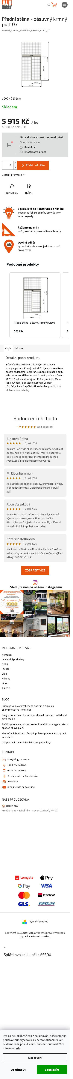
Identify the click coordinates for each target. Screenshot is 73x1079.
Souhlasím (52, 1070)
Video (5, 683)
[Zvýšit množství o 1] (15, 163)
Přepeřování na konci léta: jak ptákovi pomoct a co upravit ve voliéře (34, 735)
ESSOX (5, 669)
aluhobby (12, 782)
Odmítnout (18, 1070)
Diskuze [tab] (18, 348)
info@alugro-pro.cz (35, 152)
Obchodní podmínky (13, 659)
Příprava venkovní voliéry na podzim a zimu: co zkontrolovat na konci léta (28, 708)
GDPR (5, 664)
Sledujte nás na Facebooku (22, 776)
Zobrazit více (35, 570)
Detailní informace (12, 175)
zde (18, 1048)
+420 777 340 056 (16, 765)
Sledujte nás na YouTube (21, 787)
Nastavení (35, 1058)
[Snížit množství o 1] (15, 167)
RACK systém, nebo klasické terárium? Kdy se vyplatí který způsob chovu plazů (35, 726)
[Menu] (64, 4)
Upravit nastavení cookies (35, 936)
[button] (5, 305)
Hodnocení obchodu (35, 418)
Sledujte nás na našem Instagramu (36, 587)
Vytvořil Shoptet (39, 922)
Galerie (6, 688)
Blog (4, 674)
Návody (6, 679)
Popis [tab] (8, 348)
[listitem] (34, 305)
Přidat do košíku (35, 165)
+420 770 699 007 (16, 770)
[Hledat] (48, 4)
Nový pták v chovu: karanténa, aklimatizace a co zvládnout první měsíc (34, 717)
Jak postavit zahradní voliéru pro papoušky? (26, 743)
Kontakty (30, 147)
